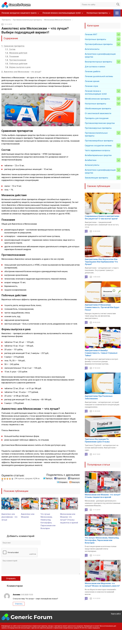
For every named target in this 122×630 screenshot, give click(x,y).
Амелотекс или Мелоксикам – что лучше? (21, 72)
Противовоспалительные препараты (96, 134)
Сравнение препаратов (12, 46)
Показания (12, 56)
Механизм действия (16, 53)
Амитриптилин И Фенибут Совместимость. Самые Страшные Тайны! (101, 353)
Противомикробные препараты (99, 141)
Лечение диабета (92, 71)
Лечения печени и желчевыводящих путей (61, 13)
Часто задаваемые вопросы (97, 150)
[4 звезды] (10, 479)
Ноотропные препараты (97, 13)
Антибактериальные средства (98, 155)
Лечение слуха (91, 86)
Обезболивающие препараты (98, 108)
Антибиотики (90, 160)
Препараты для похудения (96, 118)
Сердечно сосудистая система (98, 145)
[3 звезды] (7, 479)
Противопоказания (15, 60)
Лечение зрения (92, 81)
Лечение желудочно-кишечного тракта (18, 13)
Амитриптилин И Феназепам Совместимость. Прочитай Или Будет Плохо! (102, 307)
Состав (10, 49)
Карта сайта (116, 614)
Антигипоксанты (92, 49)
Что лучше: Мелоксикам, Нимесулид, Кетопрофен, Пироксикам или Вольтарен (102, 540)
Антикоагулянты (92, 165)
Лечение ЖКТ (91, 34)
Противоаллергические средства (100, 123)
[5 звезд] (12, 479)
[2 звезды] (5, 479)
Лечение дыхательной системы (99, 76)
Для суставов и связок (95, 66)
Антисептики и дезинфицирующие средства (100, 55)
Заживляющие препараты (96, 178)
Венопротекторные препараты (98, 62)
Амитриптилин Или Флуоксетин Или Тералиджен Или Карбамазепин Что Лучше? (101, 261)
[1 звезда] (2, 479)
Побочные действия (16, 64)
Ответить (19, 604)
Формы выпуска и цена (17, 67)
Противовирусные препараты (98, 128)
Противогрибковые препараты (99, 44)
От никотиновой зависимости (98, 113)
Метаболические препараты (97, 99)
